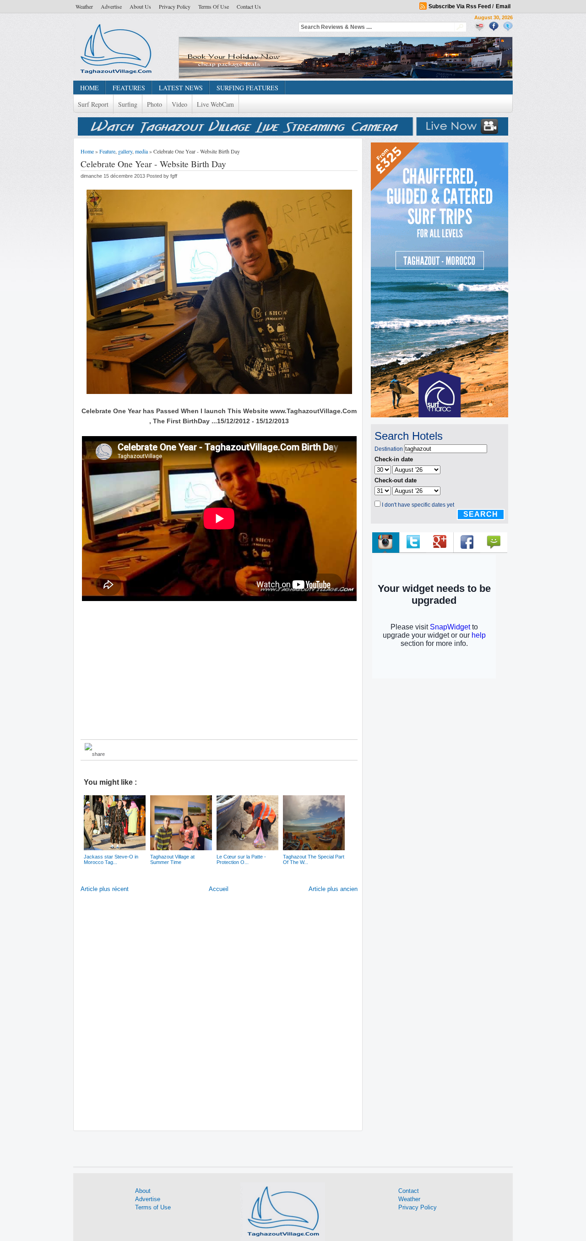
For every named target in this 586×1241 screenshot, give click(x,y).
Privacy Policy (174, 6)
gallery (125, 151)
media (141, 151)
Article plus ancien (333, 889)
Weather (84, 6)
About (143, 1190)
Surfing (127, 104)
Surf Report (93, 104)
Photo (154, 104)
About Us (140, 6)
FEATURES (129, 87)
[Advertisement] (219, 670)
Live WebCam (215, 104)
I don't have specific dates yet (418, 505)
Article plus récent (105, 889)
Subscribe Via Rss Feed (460, 6)
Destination (388, 449)
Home (87, 151)
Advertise (111, 6)
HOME (89, 87)
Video (179, 104)
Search (480, 514)
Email (503, 6)
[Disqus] (219, 1013)
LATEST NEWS (181, 87)
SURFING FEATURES (247, 87)
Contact (408, 1190)
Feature (107, 151)
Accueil (218, 889)
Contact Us (249, 6)
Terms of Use (213, 6)
